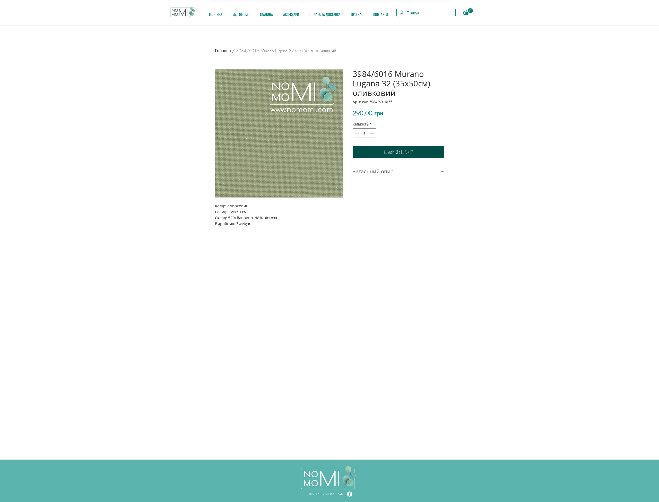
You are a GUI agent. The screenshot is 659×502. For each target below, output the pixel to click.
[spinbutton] (364, 133)
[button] (241, 12)
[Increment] (372, 133)
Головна (223, 50)
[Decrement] (356, 133)
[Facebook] (349, 494)
